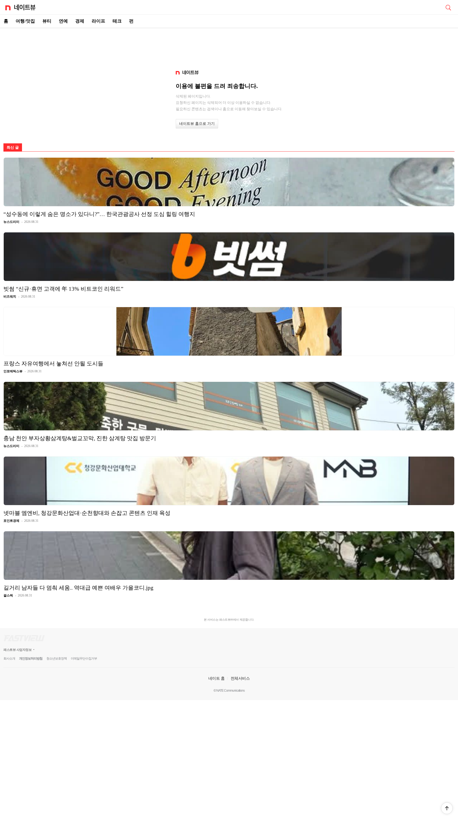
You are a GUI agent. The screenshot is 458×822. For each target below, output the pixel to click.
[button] (446, 808)
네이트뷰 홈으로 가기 (197, 124)
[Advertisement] (229, 46)
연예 (63, 21)
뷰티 (46, 21)
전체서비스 (240, 678)
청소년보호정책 (56, 658)
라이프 (98, 21)
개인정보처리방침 (30, 658)
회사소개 (9, 658)
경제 (79, 21)
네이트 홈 (216, 678)
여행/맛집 (25, 21)
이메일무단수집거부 (84, 658)
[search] (448, 7)
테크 (117, 21)
